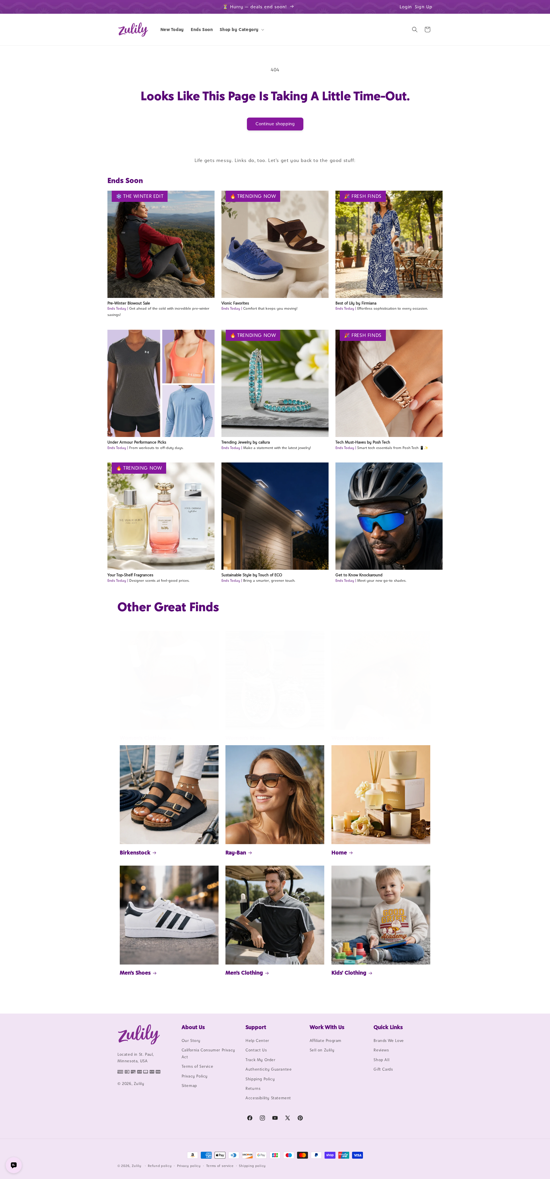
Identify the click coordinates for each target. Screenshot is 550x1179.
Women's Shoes (245, 738)
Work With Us (327, 1027)
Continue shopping (275, 123)
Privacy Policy (195, 1076)
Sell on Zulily (322, 1050)
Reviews (381, 1050)
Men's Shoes (135, 972)
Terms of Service (197, 1066)
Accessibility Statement (268, 1098)
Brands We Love (389, 1040)
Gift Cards (383, 1069)
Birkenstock (135, 852)
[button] (241, 30)
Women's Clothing (143, 738)
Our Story (191, 1040)
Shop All (381, 1059)
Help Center (257, 1040)
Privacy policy (189, 1166)
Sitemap (189, 1085)
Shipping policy (252, 1166)
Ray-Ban (235, 852)
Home (339, 852)
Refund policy (160, 1166)
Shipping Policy (260, 1079)
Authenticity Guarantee (268, 1069)
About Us (193, 1027)
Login (406, 6)
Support (255, 1027)
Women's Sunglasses (357, 738)
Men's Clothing (244, 972)
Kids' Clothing (348, 972)
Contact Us (256, 1050)
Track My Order (260, 1059)
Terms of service (220, 1166)
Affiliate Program (325, 1040)
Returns (252, 1088)
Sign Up (424, 6)
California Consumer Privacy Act (208, 1053)
